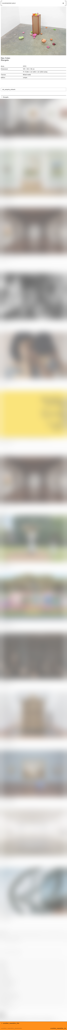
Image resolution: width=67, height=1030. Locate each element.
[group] (33, 30)
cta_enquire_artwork (8, 89)
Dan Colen (5, 58)
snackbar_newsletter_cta (58, 1028)
